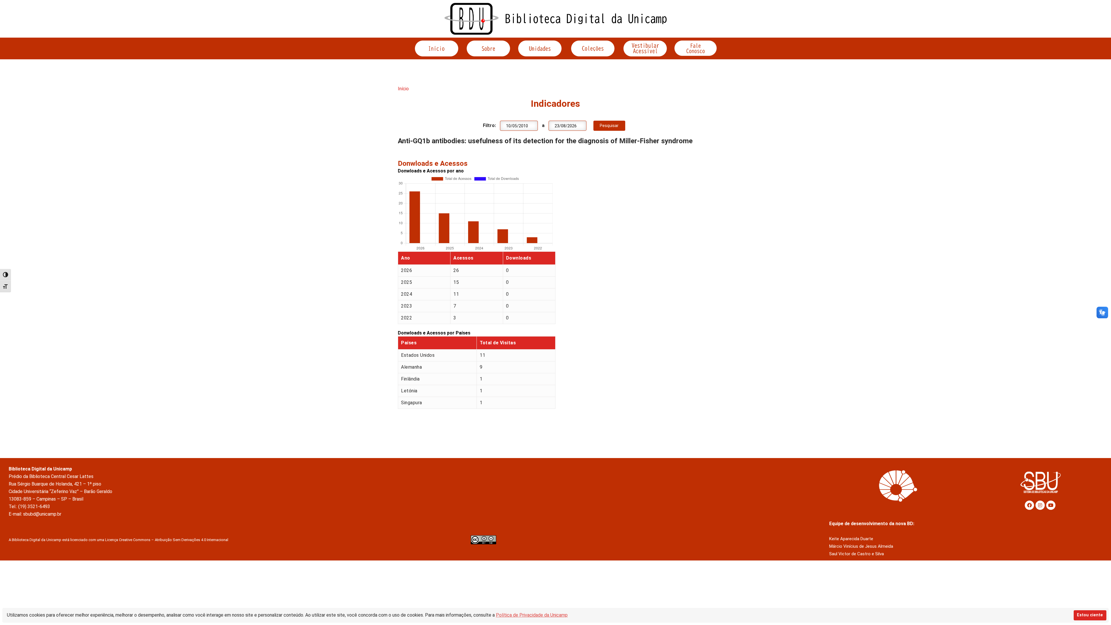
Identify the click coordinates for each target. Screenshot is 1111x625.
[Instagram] (1040, 505)
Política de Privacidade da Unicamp (532, 615)
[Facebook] (1029, 505)
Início (403, 88)
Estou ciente (1090, 615)
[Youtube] (1050, 505)
